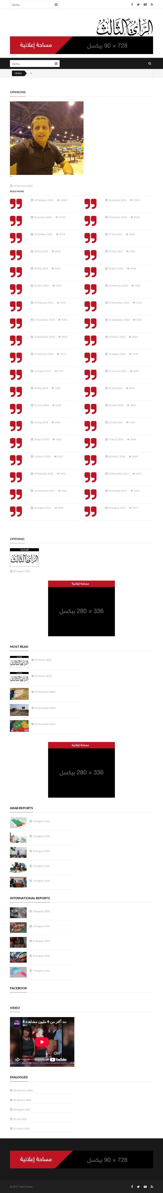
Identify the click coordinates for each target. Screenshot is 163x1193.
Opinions (18, 92)
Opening (17, 539)
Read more (17, 191)
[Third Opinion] (124, 26)
